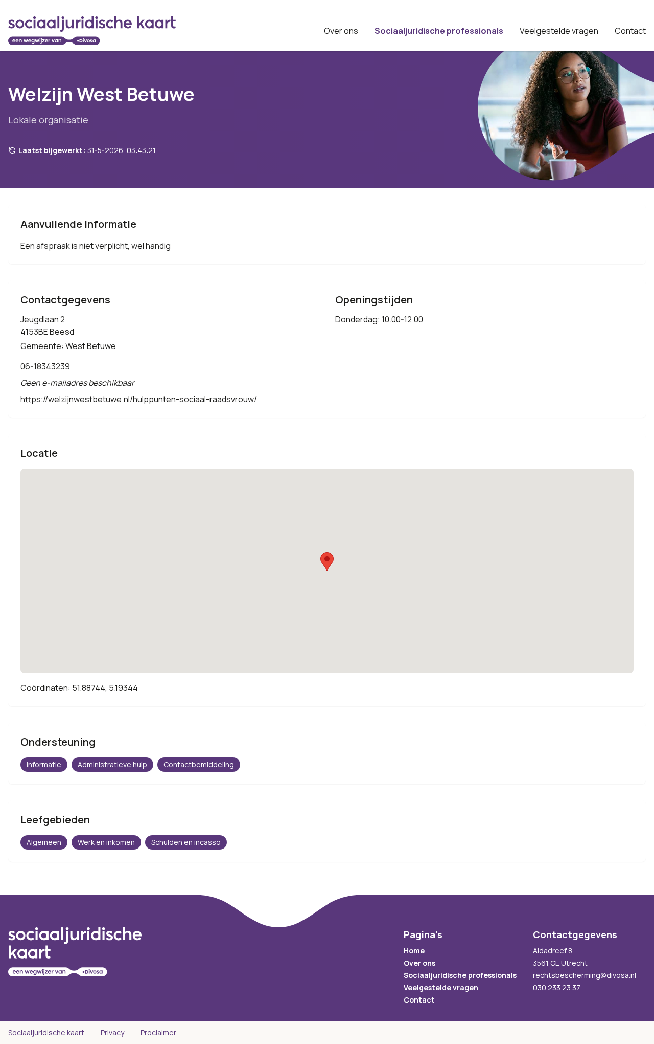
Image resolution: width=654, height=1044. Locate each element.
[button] (327, 561)
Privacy (112, 1032)
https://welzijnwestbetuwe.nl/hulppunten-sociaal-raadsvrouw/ (138, 399)
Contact (630, 30)
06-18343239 (45, 366)
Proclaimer (158, 1032)
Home (414, 950)
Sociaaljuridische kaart (46, 1032)
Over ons (341, 30)
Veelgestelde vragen (559, 30)
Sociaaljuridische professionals (439, 30)
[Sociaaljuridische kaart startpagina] (92, 30)
